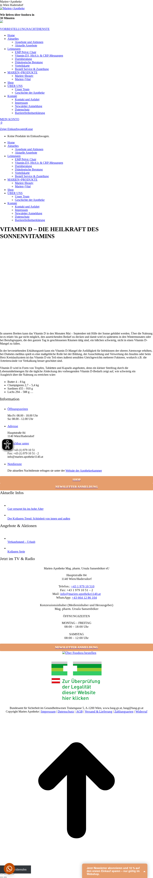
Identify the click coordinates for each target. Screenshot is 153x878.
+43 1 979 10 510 (82, 586)
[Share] (5, 873)
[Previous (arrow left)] (1, 877)
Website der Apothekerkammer (83, 470)
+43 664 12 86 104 (84, 597)
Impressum (48, 711)
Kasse (29, 129)
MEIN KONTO (9, 119)
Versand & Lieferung (98, 711)
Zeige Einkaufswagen (13, 129)
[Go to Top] (76, 866)
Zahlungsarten (123, 711)
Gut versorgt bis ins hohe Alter (25, 508)
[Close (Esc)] (1, 873)
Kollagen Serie (16, 551)
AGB (79, 711)
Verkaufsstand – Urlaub (21, 541)
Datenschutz (66, 711)
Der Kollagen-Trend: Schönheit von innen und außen (38, 518)
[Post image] (10, 505)
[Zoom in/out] (12, 873)
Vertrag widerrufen (15, 869)
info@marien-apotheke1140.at (80, 594)
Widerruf (141, 711)
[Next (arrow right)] (5, 877)
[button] (9, 868)
